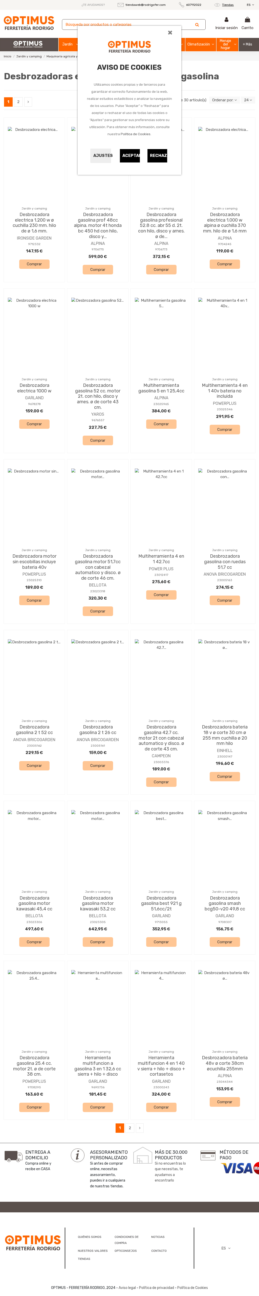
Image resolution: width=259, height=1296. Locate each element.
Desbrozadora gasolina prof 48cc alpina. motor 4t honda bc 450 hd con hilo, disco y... (98, 225)
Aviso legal (127, 1288)
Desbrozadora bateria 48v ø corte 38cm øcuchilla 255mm (225, 1063)
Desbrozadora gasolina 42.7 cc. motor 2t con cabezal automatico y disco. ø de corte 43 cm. (161, 737)
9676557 (98, 420)
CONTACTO (159, 1251)
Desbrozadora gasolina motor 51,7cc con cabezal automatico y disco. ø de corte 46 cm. (98, 567)
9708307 (224, 922)
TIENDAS (84, 1259)
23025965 (161, 404)
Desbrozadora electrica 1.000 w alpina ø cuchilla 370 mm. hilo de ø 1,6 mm (225, 223)
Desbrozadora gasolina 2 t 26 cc (97, 729)
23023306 (34, 922)
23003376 (161, 762)
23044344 (225, 1081)
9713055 (161, 922)
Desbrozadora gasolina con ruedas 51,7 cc (225, 561)
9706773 (161, 249)
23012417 (161, 575)
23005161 (98, 745)
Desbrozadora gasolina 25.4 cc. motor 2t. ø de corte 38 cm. (34, 1066)
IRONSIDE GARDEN (34, 238)
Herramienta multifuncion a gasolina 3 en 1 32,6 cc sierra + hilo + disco (97, 1066)
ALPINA (98, 243)
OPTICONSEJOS (126, 1251)
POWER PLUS (161, 569)
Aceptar (131, 155)
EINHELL (225, 750)
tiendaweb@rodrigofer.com (145, 5)
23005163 (224, 580)
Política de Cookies (135, 134)
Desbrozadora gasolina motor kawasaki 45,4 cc (34, 903)
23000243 (161, 1087)
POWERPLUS (224, 403)
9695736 (97, 1087)
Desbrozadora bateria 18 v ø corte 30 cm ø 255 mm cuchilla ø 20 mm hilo (225, 735)
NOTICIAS (158, 1237)
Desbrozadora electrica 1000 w (34, 388)
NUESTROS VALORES (93, 1251)
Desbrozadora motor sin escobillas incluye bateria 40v (34, 561)
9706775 (98, 249)
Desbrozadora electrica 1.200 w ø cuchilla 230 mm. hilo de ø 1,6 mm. (34, 223)
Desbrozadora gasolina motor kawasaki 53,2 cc (98, 903)
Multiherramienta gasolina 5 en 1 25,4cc (161, 388)
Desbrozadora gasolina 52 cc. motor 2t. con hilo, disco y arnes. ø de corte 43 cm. (97, 396)
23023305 (98, 922)
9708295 (34, 1087)
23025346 (224, 409)
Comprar (34, 264)
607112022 (193, 5)
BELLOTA (97, 585)
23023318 (97, 591)
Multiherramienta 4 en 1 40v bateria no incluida (225, 391)
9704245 (224, 244)
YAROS (97, 414)
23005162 (34, 745)
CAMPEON (161, 755)
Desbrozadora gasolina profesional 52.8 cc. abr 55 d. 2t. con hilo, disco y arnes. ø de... (161, 225)
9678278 (34, 404)
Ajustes (102, 155)
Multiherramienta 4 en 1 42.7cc (161, 558)
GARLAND (34, 397)
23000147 (225, 756)
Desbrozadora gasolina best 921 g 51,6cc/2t (161, 903)
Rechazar (159, 155)
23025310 (34, 580)
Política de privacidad (156, 1288)
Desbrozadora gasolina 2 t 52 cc (34, 729)
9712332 (34, 244)
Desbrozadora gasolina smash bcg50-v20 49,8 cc (225, 903)
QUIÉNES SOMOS (89, 1237)
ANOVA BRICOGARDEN (225, 574)
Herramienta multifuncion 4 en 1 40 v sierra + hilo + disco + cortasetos (161, 1066)
